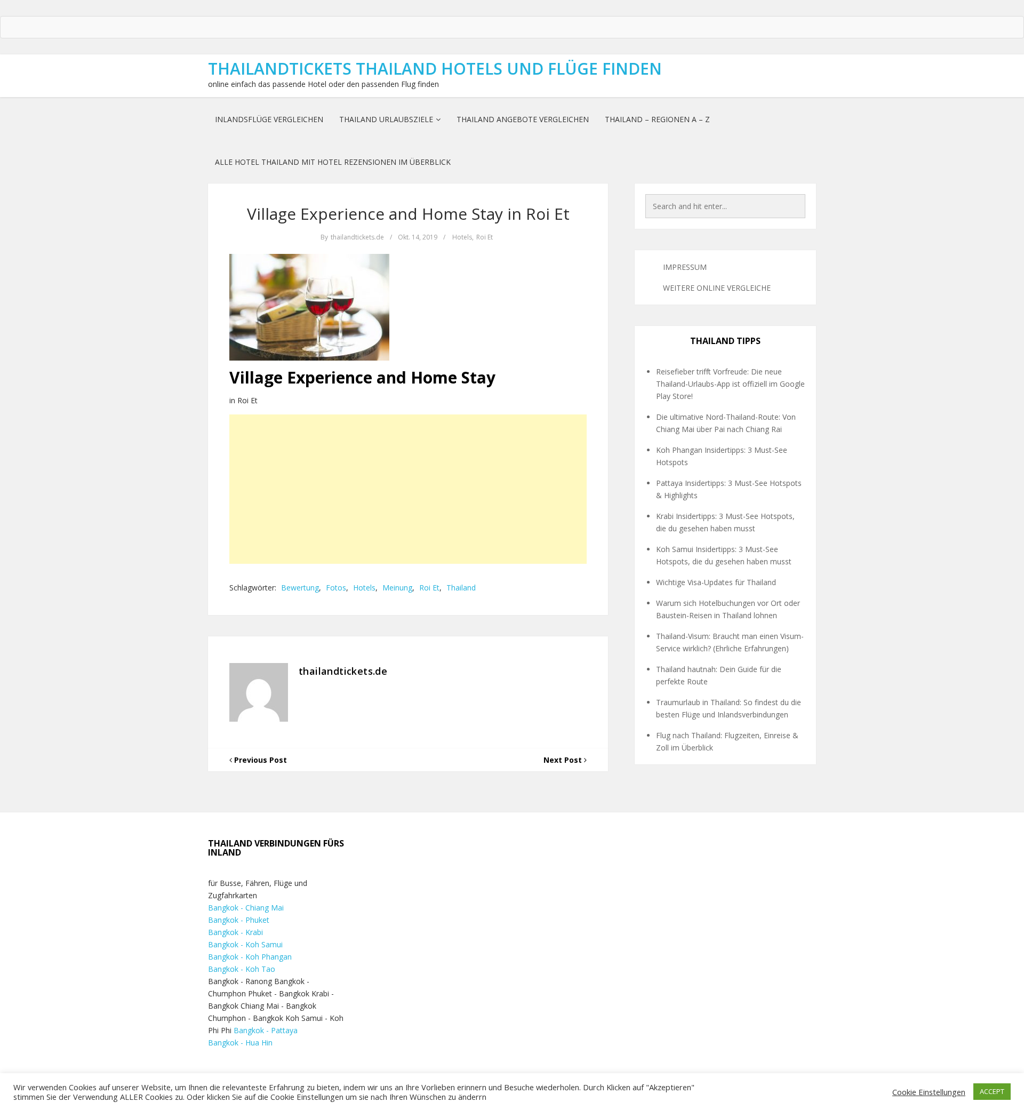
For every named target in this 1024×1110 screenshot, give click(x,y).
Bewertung (300, 587)
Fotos (336, 587)
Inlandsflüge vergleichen (269, 119)
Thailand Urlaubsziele (386, 119)
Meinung (397, 587)
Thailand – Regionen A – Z (657, 119)
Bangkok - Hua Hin (240, 1042)
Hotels (462, 237)
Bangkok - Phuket (238, 920)
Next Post (563, 760)
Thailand (461, 587)
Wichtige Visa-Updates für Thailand (716, 582)
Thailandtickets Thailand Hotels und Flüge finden (435, 68)
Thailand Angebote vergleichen (523, 119)
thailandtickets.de (357, 237)
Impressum (685, 267)
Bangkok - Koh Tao (241, 969)
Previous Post (259, 760)
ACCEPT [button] (992, 1091)
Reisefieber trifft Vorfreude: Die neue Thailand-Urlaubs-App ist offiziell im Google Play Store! (730, 383)
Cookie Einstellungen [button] (928, 1092)
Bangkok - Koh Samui (245, 944)
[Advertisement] (408, 489)
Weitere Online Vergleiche (717, 288)
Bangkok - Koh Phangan (250, 957)
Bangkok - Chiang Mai (246, 908)
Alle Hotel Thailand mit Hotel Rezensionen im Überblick (333, 162)
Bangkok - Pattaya (266, 1030)
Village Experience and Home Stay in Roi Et (408, 214)
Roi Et (484, 237)
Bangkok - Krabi (235, 932)
